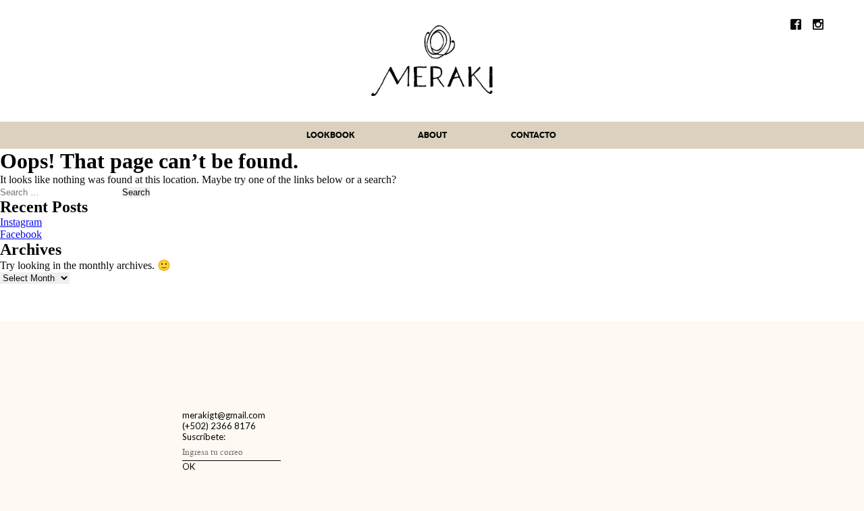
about (432, 134)
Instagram (21, 222)
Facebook (21, 234)
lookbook (330, 134)
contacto (533, 134)
